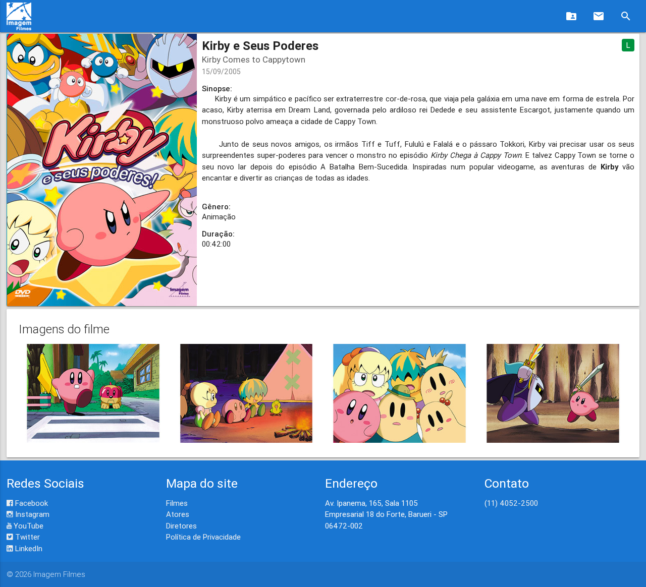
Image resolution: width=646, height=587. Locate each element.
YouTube (27, 526)
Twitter (26, 537)
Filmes (177, 503)
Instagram (31, 514)
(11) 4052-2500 (511, 503)
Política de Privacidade (203, 537)
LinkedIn (27, 548)
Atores (177, 514)
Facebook (30, 503)
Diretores (181, 526)
